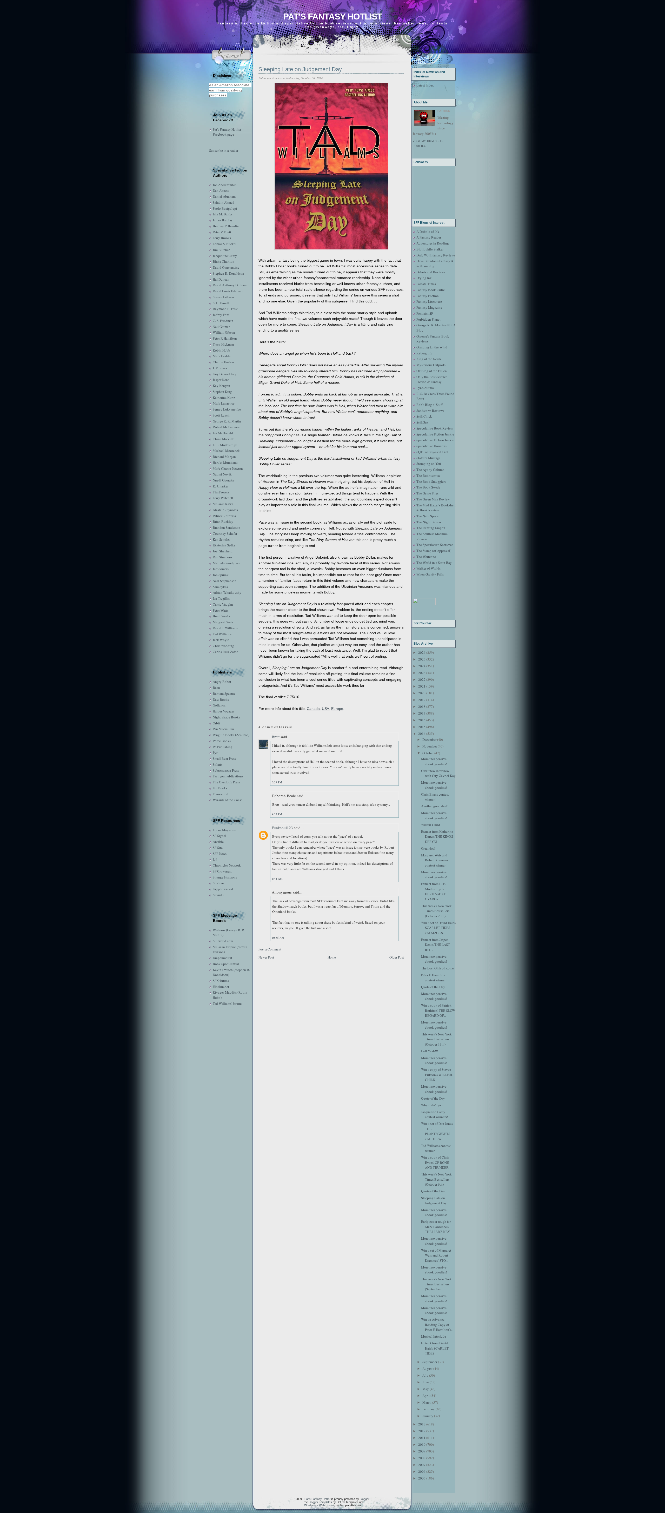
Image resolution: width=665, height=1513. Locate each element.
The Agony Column (430, 469)
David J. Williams (225, 628)
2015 (421, 726)
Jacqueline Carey (225, 255)
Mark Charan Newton (228, 468)
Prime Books (222, 740)
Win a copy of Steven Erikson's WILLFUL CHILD (437, 1074)
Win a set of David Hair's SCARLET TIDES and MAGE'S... (438, 927)
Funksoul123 (282, 827)
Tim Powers (221, 492)
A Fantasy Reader (428, 237)
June (425, 1382)
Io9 (215, 859)
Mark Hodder (222, 356)
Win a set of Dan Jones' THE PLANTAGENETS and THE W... (437, 1131)
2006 (421, 1471)
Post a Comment (269, 949)
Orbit (216, 723)
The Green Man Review (433, 499)
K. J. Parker (220, 486)
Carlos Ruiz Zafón (225, 651)
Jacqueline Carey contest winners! (434, 1114)
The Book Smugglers (431, 481)
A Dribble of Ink (427, 231)
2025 (421, 659)
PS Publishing (222, 746)
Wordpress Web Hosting (319, 1505)
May (425, 1388)
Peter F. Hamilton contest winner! (434, 977)
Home (332, 957)
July (425, 1375)
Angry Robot (222, 681)
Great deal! (428, 848)
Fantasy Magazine (429, 307)
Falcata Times (426, 283)
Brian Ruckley (223, 521)
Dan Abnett (221, 190)
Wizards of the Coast (227, 799)
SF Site (218, 847)
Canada (313, 708)
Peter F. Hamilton (225, 338)
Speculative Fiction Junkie (435, 434)
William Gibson (224, 332)
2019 (421, 699)
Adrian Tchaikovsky (227, 592)
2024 (421, 666)
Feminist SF (424, 313)
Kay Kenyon (221, 385)
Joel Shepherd (222, 551)
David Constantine (226, 267)
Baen (216, 687)
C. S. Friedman (223, 320)
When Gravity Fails (430, 574)
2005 (421, 1478)
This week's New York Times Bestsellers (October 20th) (436, 910)
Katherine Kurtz (224, 397)
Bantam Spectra (224, 693)
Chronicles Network (227, 865)
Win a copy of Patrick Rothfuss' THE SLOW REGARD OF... (438, 1010)
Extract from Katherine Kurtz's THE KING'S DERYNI (437, 836)
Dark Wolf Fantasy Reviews (435, 255)
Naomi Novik (222, 474)
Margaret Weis (223, 622)
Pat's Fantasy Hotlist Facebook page (227, 132)
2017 (421, 713)
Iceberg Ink (424, 353)
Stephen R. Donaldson (228, 273)
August (427, 1368)
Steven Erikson (223, 297)
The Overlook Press (226, 782)
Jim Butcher (221, 249)
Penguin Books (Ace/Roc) (231, 734)
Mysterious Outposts (430, 364)
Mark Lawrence (224, 403)
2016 (421, 720)
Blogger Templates (320, 1502)
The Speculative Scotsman (435, 544)
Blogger (364, 1499)
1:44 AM (277, 879)
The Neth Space (427, 516)
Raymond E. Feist (225, 308)
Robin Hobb (221, 350)
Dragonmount (222, 957)
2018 (421, 706)
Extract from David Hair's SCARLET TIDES (435, 1348)
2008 (421, 1458)
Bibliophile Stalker (429, 249)
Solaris (217, 764)
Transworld (220, 794)
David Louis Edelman (228, 291)
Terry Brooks (222, 237)
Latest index (425, 85)
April (426, 1395)
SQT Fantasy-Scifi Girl (432, 452)
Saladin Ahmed (223, 202)
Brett (276, 736)
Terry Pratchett (223, 497)
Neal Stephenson (224, 580)
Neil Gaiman (221, 326)
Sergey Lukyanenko (227, 409)
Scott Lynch (221, 415)
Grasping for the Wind (431, 347)
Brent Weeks (221, 616)
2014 (421, 733)
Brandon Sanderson (226, 527)
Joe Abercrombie (224, 184)
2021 (421, 686)
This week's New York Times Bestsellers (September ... (436, 1284)
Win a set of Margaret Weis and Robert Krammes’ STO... (436, 1255)
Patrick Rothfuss (224, 515)
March (426, 1402)
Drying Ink (424, 277)
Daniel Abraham (224, 196)
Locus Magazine (224, 830)
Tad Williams (222, 634)
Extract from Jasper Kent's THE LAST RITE (435, 944)
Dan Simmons (222, 557)
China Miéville (223, 439)
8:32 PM (277, 814)
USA (325, 708)
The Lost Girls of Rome (437, 968)
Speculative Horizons (431, 446)
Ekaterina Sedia (224, 545)
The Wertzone (426, 556)
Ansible (218, 841)
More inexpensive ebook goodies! (434, 761)
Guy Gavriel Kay (224, 374)
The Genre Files (427, 493)
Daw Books (221, 699)
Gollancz (219, 705)
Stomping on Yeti (428, 463)
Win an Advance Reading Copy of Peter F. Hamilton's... (437, 1324)
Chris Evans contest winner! (435, 797)
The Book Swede (428, 487)
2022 (421, 679)
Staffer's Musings (428, 457)
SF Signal (219, 835)
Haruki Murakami (225, 462)
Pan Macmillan (223, 728)
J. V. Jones (220, 368)
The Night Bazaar (428, 522)
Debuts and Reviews (430, 272)
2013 (421, 1424)
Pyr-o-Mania (425, 387)
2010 (421, 1444)
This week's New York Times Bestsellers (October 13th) (436, 1039)
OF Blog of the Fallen (431, 370)
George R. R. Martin (227, 421)
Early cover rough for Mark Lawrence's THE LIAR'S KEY (436, 1226)
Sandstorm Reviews (430, 410)
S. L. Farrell (221, 303)
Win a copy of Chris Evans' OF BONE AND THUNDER (435, 1162)
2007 (421, 1464)
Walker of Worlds (428, 568)
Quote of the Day (433, 987)
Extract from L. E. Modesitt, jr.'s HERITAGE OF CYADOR (433, 891)
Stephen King (222, 391)
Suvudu (218, 895)
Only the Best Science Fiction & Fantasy (431, 379)
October (428, 753)
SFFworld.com (223, 941)
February (428, 1409)
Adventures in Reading (432, 243)
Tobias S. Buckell (225, 243)
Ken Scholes (221, 539)
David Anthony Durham (230, 285)
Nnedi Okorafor (223, 480)
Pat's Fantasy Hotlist (332, 16)
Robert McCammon (227, 427)
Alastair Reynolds (225, 509)
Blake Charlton (223, 261)
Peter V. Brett (222, 232)
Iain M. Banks (222, 214)
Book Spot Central (226, 963)
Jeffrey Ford (221, 314)
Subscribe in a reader (223, 150)
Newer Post (266, 957)
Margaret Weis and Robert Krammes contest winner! (434, 860)
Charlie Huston (223, 362)
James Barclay (223, 220)
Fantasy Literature (429, 301)
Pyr (215, 752)
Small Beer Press (224, 758)
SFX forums (221, 980)
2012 (421, 1431)
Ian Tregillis (221, 598)
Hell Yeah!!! (429, 1051)
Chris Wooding (223, 645)
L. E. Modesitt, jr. (225, 444)
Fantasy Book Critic (430, 289)
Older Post (396, 957)
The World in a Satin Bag (434, 562)
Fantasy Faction (427, 295)
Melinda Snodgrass (226, 563)
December (429, 739)
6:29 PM (277, 782)
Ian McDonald (223, 433)
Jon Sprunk (221, 574)
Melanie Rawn (223, 503)
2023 (421, 672)
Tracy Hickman (223, 344)
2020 (421, 693)
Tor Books (220, 788)
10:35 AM (278, 938)
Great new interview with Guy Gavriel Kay (438, 773)
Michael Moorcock (226, 450)
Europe (337, 708)
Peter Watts (220, 610)
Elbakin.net (221, 986)
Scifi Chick (424, 416)
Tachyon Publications (228, 776)
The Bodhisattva (428, 475)
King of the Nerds (428, 358)
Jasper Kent (221, 379)
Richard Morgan (224, 456)
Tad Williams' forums (227, 1003)
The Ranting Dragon (430, 527)
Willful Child (430, 824)
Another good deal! (434, 806)
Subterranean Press (226, 770)
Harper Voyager (223, 711)
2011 (421, 1437)
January (427, 1415)
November (429, 746)
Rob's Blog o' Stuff (429, 404)
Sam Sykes (220, 586)
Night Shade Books (226, 717)
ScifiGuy (422, 422)
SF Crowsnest (222, 871)
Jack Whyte (221, 639)
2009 (421, 1451)
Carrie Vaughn (223, 604)
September (429, 1361)
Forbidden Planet (428, 319)
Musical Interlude (433, 1336)
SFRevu (218, 883)
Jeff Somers (221, 568)
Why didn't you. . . (434, 1105)
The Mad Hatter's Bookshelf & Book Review (436, 508)
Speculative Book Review (434, 428)
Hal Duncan (221, 279)
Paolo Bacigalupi (225, 208)
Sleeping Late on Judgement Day (300, 69)
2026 (421, 652)
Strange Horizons (225, 877)
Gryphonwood (223, 889)
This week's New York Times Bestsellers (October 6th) (436, 1179)
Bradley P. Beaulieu (227, 226)
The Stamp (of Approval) (433, 550)
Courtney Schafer (225, 533)
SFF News (220, 853)
